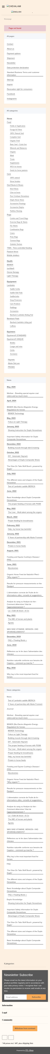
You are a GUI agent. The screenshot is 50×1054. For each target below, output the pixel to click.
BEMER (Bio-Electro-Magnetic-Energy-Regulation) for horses (22, 408)
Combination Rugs (16, 229)
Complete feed (15, 137)
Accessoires (14, 311)
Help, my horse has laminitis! (19, 529)
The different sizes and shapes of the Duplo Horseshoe (24, 481)
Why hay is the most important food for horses (22, 675)
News (9, 697)
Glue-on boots (15, 192)
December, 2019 (14, 637)
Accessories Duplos (17, 207)
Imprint (10, 84)
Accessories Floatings (18, 204)
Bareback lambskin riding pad (21, 322)
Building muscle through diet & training (23, 448)
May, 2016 (11, 668)
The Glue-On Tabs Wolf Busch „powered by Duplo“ (24, 467)
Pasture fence (12, 252)
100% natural (15, 178)
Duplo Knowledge (14, 899)
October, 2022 (13, 452)
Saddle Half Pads (16, 293)
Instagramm (12, 99)
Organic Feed (15, 141)
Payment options (14, 53)
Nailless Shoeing (16, 211)
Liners (12, 233)
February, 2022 (13, 525)
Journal (10, 709)
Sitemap (10, 80)
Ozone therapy (13, 272)
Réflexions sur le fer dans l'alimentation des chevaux (24, 652)
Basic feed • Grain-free (18, 144)
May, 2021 (11, 615)
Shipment (11, 58)
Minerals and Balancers (18, 148)
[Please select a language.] (17, 11)
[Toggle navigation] (3, 5)
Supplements (14, 163)
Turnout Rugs (15, 241)
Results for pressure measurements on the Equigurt (24, 584)
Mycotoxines (13, 568)
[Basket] (36, 11)
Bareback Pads (13, 319)
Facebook (11, 94)
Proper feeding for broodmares (20, 521)
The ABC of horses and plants (20, 619)
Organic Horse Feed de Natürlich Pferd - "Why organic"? (23, 575)
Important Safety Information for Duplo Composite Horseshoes (22, 438)
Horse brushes (15, 181)
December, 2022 (14, 444)
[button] (48, 6)
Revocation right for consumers (19, 89)
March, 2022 (12, 517)
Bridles (12, 343)
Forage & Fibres (16, 130)
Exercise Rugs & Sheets (18, 222)
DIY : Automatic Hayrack (18, 456)
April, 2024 (11, 401)
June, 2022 (11, 491)
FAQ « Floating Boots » (17, 640)
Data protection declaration (18, 68)
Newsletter (11, 63)
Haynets (11, 360)
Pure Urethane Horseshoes (19, 196)
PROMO (11, 367)
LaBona (13, 326)
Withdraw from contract (25, 1028)
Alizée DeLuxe (14, 363)
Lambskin (11, 285)
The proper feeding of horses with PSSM (24, 504)
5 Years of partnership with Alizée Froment (25, 537)
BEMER (10, 265)
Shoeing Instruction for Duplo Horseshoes (25, 430)
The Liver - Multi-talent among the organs (25, 512)
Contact (10, 44)
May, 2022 (11, 508)
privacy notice (17, 986)
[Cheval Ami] (14, 6)
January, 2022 (13, 534)
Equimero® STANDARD (16, 335)
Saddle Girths (15, 289)
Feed (9, 122)
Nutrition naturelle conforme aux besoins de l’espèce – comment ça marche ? (24, 661)
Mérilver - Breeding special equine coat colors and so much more (23, 394)
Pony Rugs (14, 237)
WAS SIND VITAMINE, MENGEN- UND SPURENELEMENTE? (22, 630)
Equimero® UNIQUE (15, 339)
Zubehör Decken (16, 244)
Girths (12, 350)
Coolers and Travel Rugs (19, 218)
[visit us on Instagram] (11, 1037)
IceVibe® (10, 268)
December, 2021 (14, 542)
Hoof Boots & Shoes (15, 185)
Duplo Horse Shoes (17, 200)
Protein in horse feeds (17, 546)
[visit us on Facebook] (4, 1037)
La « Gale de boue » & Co (18, 611)
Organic (13, 152)
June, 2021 (11, 564)
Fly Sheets (14, 226)
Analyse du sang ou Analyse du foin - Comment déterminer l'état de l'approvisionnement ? (22, 604)
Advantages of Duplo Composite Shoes (24, 460)
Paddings (13, 307)
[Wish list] (32, 11)
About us (10, 49)
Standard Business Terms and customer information (23, 73)
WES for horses (16, 167)
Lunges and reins (16, 346)
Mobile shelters (13, 255)
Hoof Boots (14, 189)
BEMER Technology (16, 413)
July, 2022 (11, 474)
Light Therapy (12, 276)
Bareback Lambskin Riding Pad (21, 315)
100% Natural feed (17, 133)
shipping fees (27, 1043)
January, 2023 (13, 427)
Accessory (13, 354)
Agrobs (11, 623)
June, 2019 (11, 645)
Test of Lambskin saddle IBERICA (21, 486)
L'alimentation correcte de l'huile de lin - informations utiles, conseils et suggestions (24, 594)
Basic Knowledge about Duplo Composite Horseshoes (23, 498)
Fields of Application (17, 126)
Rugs (9, 215)
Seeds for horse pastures (18, 170)
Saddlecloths (14, 296)
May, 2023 (11, 418)
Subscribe (36, 997)
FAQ (9, 864)
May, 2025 (11, 387)
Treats (12, 159)
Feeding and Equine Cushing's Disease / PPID (23, 558)
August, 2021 (12, 551)
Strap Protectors (16, 300)
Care (9, 174)
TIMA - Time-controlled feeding (19, 248)
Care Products (15, 304)
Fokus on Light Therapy (17, 422)
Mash (12, 155)
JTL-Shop (29, 1050)
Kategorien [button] (9, 964)
